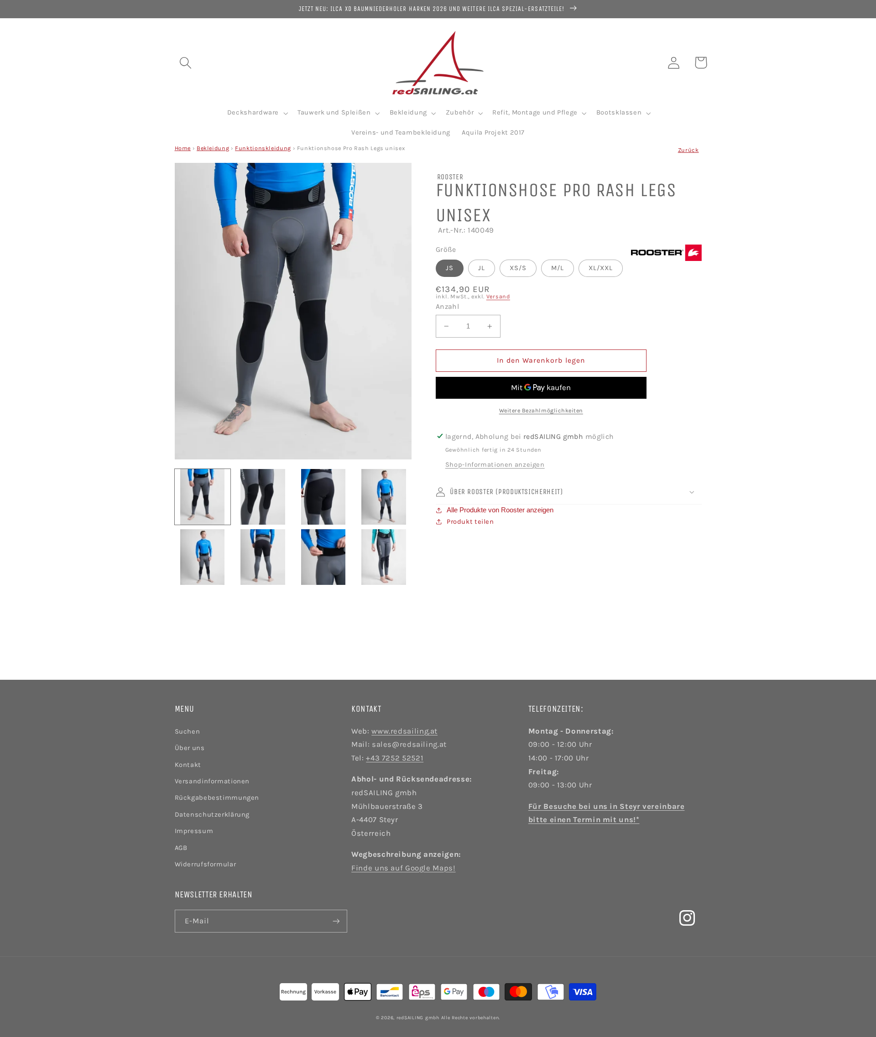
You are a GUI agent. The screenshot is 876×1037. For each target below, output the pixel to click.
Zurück (688, 149)
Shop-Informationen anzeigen (495, 465)
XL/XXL (601, 268)
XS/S (518, 268)
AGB (181, 848)
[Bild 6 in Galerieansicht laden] (263, 557)
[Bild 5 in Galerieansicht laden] (202, 557)
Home (183, 148)
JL (481, 268)
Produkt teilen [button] (470, 522)
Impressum (194, 831)
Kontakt (188, 765)
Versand (498, 296)
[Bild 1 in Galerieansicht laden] (202, 497)
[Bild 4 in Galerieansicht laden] (384, 497)
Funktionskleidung (263, 148)
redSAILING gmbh (417, 1018)
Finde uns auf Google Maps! (403, 868)
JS (450, 268)
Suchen (187, 731)
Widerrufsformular (205, 864)
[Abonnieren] (335, 921)
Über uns (190, 748)
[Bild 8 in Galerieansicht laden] (384, 557)
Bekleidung (213, 148)
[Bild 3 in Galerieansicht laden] (323, 497)
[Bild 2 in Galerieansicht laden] (263, 497)
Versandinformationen (212, 781)
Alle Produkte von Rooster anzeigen (500, 510)
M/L (557, 268)
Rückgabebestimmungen (217, 798)
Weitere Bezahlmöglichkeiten (541, 410)
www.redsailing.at (404, 731)
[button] (185, 62)
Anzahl (447, 306)
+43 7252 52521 (394, 758)
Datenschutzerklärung (212, 814)
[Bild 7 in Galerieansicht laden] (323, 557)
